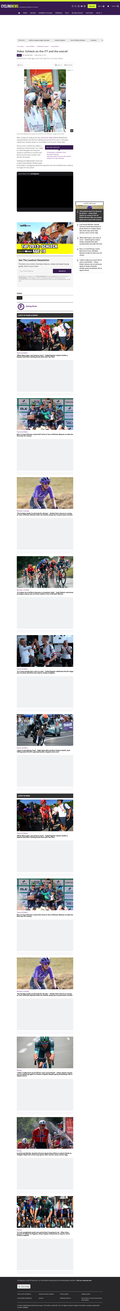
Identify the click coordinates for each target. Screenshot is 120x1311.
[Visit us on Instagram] (79, 6)
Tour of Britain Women (77, 40)
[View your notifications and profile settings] (108, 6)
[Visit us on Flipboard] (85, 6)
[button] (115, 6)
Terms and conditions (24, 1294)
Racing (33, 13)
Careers (41, 1298)
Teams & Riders (30, 46)
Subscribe (92, 6)
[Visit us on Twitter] (76, 6)
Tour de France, (42, 138)
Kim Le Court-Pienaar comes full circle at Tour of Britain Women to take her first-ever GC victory (90, 252)
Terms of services (41, 276)
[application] (45, 192)
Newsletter (69, 65)
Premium (58, 13)
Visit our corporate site (83, 1280)
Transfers (93, 40)
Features (89, 13)
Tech (67, 13)
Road (19, 298)
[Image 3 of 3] (69, 101)
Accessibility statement (24, 1298)
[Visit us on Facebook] (73, 6)
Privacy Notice (23, 278)
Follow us (59, 65)
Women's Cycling (45, 13)
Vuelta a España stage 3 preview (39, 40)
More (98, 13)
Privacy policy (64, 1294)
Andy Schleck (54, 46)
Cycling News (28, 55)
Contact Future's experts (46, 1294)
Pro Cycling (20, 46)
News (25, 13)
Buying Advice (77, 13)
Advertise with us (65, 1298)
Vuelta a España (60, 40)
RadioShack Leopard (43, 46)
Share (21, 65)
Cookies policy (85, 1294)
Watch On (21, 251)
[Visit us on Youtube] (82, 6)
